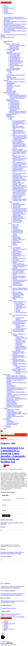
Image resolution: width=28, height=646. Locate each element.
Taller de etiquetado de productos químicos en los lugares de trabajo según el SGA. (19, 132)
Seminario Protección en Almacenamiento (18, 295)
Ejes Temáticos (19, 303)
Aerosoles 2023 (16, 207)
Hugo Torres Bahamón (15, 68)
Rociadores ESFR (17, 254)
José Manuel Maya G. (15, 58)
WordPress (9, 616)
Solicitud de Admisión (12, 424)
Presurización (16, 240)
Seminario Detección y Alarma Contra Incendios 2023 (20, 212)
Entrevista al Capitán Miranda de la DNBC (21, 341)
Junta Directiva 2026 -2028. (13, 53)
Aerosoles (15, 245)
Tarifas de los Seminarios (18, 330)
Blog (5, 466)
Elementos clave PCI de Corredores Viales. (17, 398)
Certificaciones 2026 (14, 102)
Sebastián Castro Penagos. (16, 62)
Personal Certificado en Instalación (18, 111)
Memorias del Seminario (21, 320)
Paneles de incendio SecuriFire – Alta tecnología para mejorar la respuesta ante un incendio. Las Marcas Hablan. (20, 137)
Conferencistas (19, 305)
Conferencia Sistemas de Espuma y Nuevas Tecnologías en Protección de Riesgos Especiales (20, 265)
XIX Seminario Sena (17, 230)
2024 (11, 119)
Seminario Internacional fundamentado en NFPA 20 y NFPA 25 (19, 361)
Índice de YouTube (11, 401)
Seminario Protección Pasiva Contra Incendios (19, 214)
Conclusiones (19, 339)
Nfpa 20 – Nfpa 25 (17, 292)
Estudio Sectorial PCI (12, 404)
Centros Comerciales (17, 285)
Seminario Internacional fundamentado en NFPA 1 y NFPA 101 (19, 353)
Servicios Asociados (11, 91)
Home (2, 439)
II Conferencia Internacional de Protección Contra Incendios (20, 209)
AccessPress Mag (20, 616)
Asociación (6, 465)
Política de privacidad (9, 629)
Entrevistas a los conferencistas (19, 344)
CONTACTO (7, 425)
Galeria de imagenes (20, 346)
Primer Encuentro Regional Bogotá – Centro (19, 369)
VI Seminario (16, 228)
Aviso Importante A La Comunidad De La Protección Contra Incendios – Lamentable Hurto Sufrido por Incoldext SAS (13, 454)
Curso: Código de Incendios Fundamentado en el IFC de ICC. (19, 153)
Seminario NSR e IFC (18, 231)
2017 (11, 313)
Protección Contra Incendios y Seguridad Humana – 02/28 (20, 199)
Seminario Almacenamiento (19, 276)
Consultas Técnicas (11, 386)
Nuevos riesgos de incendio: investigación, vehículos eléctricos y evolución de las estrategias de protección (15, 19)
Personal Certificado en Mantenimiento (15, 109)
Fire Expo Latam (11, 99)
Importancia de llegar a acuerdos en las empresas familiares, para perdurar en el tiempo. (15, 24)
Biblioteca (9, 115)
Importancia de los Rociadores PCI (15, 405)
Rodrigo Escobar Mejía (15, 60)
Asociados (6, 6)
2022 (11, 223)
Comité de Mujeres (11, 415)
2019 (11, 286)
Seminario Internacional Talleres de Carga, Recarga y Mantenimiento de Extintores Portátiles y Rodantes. (18, 96)
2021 (11, 246)
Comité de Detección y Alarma (14, 412)
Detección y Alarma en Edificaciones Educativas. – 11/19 (19, 128)
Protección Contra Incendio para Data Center (19, 156)
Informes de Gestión (11, 77)
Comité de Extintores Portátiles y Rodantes (17, 413)
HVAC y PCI (16, 224)
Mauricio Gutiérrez (14, 64)
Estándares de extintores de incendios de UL (19, 218)
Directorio (9, 427)
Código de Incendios (17, 251)
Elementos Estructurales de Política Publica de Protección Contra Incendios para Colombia (17, 380)
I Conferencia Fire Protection (19, 301)
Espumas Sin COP (17, 222)
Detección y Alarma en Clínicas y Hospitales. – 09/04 (20, 149)
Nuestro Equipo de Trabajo (13, 69)
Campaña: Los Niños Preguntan (14, 406)
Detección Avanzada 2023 (19, 204)
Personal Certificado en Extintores (18, 112)
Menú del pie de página (6, 618)
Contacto (6, 10)
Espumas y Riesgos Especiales (20, 288)
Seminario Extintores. (18, 284)
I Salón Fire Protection (21, 307)
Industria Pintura (16, 236)
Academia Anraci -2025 (9, 8)
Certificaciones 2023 (14, 106)
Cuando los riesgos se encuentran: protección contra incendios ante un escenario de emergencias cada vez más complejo (15, 28)
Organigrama (10, 52)
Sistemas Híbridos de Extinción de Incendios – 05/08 (20, 176)
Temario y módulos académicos (20, 326)
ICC (11, 73)
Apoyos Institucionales (21, 312)
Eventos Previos (10, 116)
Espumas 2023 (16, 203)
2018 (11, 300)
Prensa (5, 428)
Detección (15, 235)
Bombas (14, 243)
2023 (11, 201)
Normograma (10, 390)
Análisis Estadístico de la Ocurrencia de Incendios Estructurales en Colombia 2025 (17, 376)
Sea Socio (6, 9)
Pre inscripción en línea (18, 331)
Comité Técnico (10, 410)
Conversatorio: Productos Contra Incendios (18, 282)
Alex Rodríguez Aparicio (15, 57)
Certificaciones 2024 (14, 104)
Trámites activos (10, 421)
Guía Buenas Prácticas (12, 402)
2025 (11, 118)
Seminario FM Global (18, 293)
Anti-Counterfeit (10, 385)
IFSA (11, 72)
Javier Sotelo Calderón (15, 54)
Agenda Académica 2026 (10, 92)
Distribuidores (10, 84)
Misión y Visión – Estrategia (13, 44)
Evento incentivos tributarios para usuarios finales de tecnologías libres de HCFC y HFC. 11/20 (20, 122)
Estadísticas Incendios (18, 216)
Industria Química (17, 238)
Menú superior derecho (6, 2)
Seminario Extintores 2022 (19, 239)
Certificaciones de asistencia (20, 318)
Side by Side (16, 226)
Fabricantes (9, 88)
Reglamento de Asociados (13, 423)
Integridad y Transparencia (13, 49)
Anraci (5, 42)
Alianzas (9, 71)
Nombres (4, 505)
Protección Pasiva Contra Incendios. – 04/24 (18, 183)
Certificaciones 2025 (14, 103)
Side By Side (19, 308)
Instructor (18, 324)
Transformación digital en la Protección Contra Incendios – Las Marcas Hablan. (20, 164)
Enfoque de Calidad (14, 46)
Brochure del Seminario (21, 328)
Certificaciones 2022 (14, 107)
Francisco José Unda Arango (16, 61)
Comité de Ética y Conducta (13, 409)
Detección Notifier (17, 205)
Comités (5, 408)
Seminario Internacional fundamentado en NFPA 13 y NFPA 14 (19, 357)
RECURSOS (7, 374)
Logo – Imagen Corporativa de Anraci (16, 79)
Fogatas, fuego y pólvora (12, 400)
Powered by (4, 643)
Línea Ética (12, 50)
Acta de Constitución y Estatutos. (17, 45)
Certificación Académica (12, 100)
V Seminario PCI (17, 247)
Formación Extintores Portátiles (20, 280)
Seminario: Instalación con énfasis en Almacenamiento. (19, 322)
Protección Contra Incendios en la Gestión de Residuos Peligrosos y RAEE (20, 168)
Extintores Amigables (18, 220)
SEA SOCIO (7, 419)
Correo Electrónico (7, 500)
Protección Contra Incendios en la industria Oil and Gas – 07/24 (20, 160)
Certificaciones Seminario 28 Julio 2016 (21, 337)
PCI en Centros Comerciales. (13, 397)
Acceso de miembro (8, 13)
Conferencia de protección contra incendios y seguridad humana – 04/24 (19, 180)
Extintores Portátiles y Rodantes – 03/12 (18, 197)
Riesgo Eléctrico (16, 253)
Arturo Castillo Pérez (14, 56)
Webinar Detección (17, 242)
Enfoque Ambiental (14, 48)
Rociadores (15, 227)
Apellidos (4, 510)
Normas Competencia (12, 114)
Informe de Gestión (8, 41)
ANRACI (4, 469)
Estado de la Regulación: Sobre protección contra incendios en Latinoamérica (17, 388)
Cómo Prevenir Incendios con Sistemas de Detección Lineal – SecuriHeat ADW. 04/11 (20, 187)
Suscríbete (6, 12)
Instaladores (9, 89)
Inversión (18, 309)
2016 (11, 332)
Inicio (5, 5)
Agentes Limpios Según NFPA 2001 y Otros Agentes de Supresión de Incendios (20, 271)
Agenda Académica (20, 304)
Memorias (18, 311)
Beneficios (9, 420)
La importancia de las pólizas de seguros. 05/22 (19, 174)
